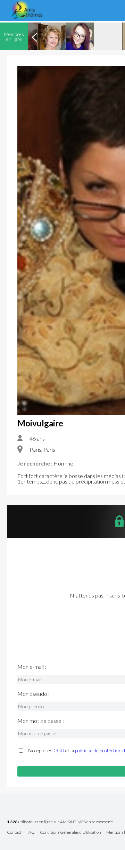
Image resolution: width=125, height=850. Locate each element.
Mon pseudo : (33, 694)
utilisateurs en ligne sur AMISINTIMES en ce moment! (60, 822)
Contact (14, 832)
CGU (58, 750)
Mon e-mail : (31, 667)
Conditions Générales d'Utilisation (70, 832)
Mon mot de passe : (40, 721)
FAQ (30, 832)
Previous (34, 36)
